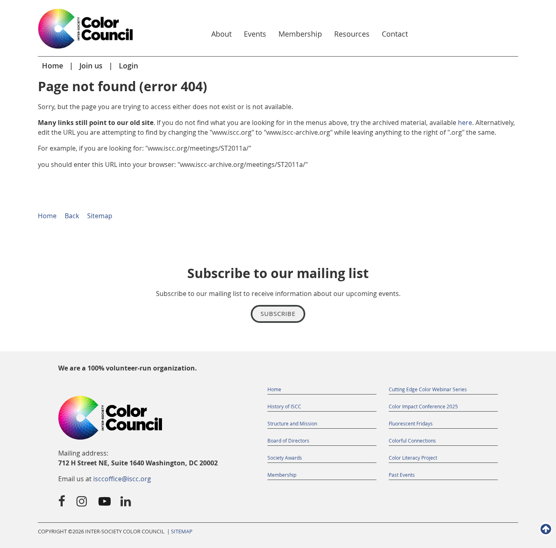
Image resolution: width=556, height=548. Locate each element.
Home (52, 65)
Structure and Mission (292, 423)
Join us (91, 65)
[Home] (86, 49)
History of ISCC (284, 406)
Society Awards (284, 457)
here (465, 122)
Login (128, 65)
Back (72, 215)
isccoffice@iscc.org (122, 478)
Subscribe (278, 313)
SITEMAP (182, 531)
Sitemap (99, 215)
